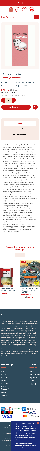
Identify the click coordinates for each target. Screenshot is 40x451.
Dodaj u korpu (17, 107)
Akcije (31, 381)
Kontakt (4, 374)
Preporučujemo (34, 374)
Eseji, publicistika (22, 86)
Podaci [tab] (20, 129)
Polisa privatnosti (5, 387)
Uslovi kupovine (4, 382)
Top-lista (33, 377)
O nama (4, 371)
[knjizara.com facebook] (18, 3)
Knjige (31, 371)
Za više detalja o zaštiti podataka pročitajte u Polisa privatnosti (25, 445)
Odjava (4, 395)
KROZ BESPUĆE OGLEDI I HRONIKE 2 (9, 289)
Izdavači (32, 384)
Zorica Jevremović (11, 78)
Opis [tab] (20, 123)
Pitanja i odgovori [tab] (20, 134)
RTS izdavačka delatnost (25, 82)
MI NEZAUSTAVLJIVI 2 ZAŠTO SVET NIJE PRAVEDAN (29, 290)
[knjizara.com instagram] (22, 3)
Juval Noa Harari (25, 294)
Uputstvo (4, 392)
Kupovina (4, 377)
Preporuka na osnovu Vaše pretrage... (20, 248)
